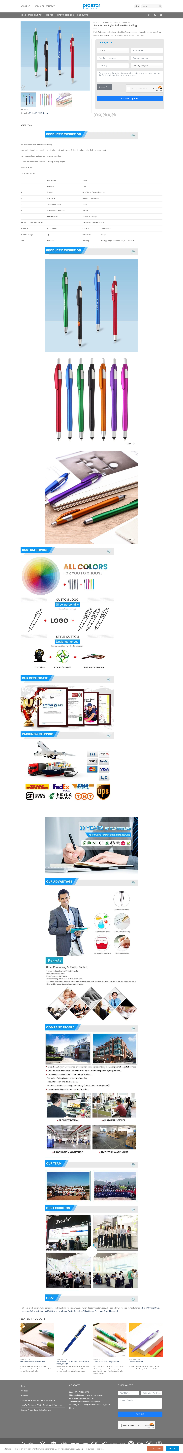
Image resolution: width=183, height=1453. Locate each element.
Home (96, 22)
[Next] (85, 56)
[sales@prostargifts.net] (149, 15)
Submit (140, 1414)
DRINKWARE (82, 15)
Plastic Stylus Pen (75, 1311)
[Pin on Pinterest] (109, 115)
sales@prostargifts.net (84, 1398)
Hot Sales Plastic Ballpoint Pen (32, 1362)
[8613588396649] (161, 15)
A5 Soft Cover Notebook (56, 1311)
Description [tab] (26, 125)
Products (38, 6)
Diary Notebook (65, 15)
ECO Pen (50, 15)
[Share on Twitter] (100, 115)
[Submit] (160, 6)
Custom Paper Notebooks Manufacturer (38, 1400)
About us (25, 6)
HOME (23, 15)
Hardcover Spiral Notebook (33, 1311)
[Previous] (25, 56)
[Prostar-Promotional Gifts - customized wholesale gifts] (91, 6)
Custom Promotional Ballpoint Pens (36, 1410)
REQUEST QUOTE (129, 98)
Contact (50, 6)
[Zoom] (23, 87)
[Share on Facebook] (96, 115)
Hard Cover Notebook (108, 1311)
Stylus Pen (44, 113)
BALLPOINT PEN (35, 15)
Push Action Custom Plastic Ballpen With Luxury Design (73, 1362)
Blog (23, 1386)
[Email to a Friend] (105, 115)
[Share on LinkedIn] (114, 115)
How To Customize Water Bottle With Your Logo (41, 1405)
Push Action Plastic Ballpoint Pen (106, 1362)
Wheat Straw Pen (90, 1311)
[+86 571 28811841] (155, 15)
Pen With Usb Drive (150, 1308)
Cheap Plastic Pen (136, 1362)
